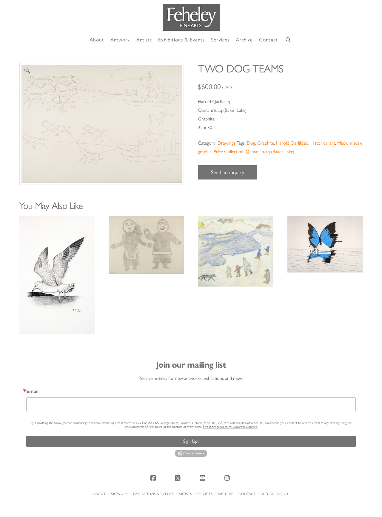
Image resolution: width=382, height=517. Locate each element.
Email (32, 391)
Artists (185, 494)
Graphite (265, 143)
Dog (251, 143)
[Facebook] (154, 478)
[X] (179, 478)
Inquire (57, 274)
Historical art (322, 143)
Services (205, 494)
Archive (225, 494)
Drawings (226, 143)
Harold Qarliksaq (292, 143)
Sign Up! (191, 441)
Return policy (275, 494)
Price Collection (229, 151)
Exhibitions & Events (153, 494)
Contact (247, 494)
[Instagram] (228, 478)
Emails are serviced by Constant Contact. (230, 427)
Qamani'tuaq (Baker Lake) (270, 151)
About (99, 494)
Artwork (119, 494)
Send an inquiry (227, 172)
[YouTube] (203, 478)
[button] (27, 71)
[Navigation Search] (288, 40)
